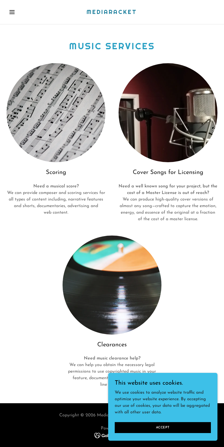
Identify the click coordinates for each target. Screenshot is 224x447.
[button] (22, 12)
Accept (163, 427)
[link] (112, 13)
